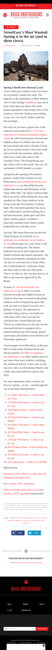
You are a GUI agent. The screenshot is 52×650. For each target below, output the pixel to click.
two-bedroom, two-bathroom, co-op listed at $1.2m (24, 240)
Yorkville (26, 523)
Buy (10, 604)
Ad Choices (41, 643)
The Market (11, 27)
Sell (42, 604)
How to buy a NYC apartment (19, 483)
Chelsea (26, 520)
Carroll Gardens (14, 520)
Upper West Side (37, 520)
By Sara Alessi (10, 46)
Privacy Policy (11, 643)
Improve (26, 610)
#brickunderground (34, 563)
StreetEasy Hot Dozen (19, 518)
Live (9, 610)
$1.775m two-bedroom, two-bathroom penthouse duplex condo (26, 134)
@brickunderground (17, 563)
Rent (26, 604)
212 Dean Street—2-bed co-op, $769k (27, 462)
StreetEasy (30, 102)
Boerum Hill (35, 518)
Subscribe (42, 629)
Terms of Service (26, 643)
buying (44, 518)
